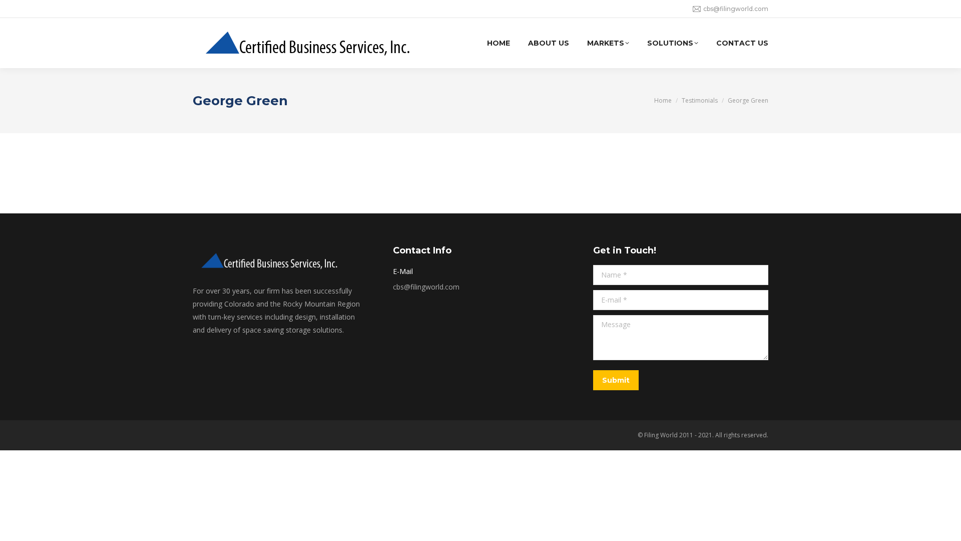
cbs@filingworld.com (735, 9)
